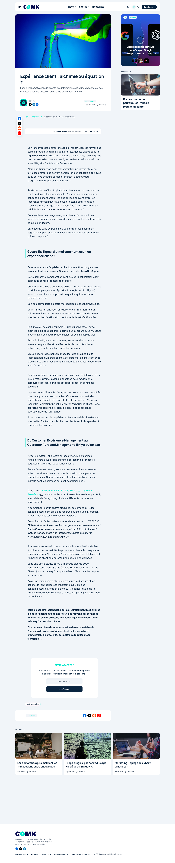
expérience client (32, 704)
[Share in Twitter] (19, 123)
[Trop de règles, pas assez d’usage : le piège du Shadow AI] (87, 746)
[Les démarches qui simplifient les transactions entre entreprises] (38, 746)
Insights (133, 17)
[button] (20, 7)
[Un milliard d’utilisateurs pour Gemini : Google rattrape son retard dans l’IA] (140, 40)
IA (125, 17)
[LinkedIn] (24, 849)
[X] (21, 849)
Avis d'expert (90, 101)
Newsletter (148, 7)
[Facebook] (17, 849)
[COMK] (23, 102)
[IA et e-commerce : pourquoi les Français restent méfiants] (140, 85)
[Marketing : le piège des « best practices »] (136, 746)
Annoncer (45, 854)
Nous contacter (20, 854)
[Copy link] (19, 133)
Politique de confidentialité (80, 854)
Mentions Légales (60, 854)
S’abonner (34, 854)
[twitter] (30, 104)
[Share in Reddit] (19, 128)
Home (27, 117)
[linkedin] (33, 104)
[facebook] (37, 104)
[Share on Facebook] (19, 118)
